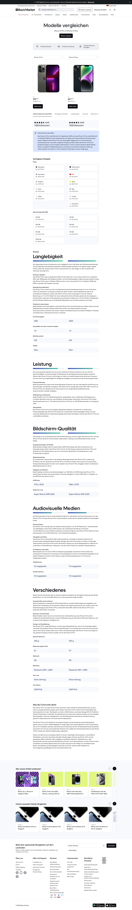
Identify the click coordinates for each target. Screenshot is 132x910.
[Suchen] (39, 9)
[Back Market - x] (17, 876)
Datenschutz (87, 880)
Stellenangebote (20, 867)
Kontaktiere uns (37, 862)
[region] (66, 785)
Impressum (87, 888)
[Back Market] (25, 10)
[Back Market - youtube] (21, 872)
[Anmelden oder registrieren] (110, 10)
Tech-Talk (69, 862)
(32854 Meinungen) (42, 125)
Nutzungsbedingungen (91, 864)
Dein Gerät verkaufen (56, 872)
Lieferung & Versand (38, 867)
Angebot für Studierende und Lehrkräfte (55, 876)
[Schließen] (129, 2)
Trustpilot (18, 869)
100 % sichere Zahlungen (57, 892)
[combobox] (48, 57)
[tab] (42, 113)
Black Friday (70, 876)
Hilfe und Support (38, 864)
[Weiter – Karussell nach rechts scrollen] (114, 768)
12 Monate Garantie (55, 867)
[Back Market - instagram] (17, 872)
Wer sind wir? (19, 862)
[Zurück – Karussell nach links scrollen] (110, 768)
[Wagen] (114, 10)
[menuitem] (48, 15)
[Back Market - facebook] (25, 872)
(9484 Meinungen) (76, 125)
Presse (18, 864)
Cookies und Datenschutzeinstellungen (91, 877)
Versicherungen (54, 869)
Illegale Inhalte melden (90, 890)
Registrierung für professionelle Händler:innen (55, 883)
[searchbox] (57, 9)
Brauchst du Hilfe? (100, 10)
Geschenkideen (71, 874)
